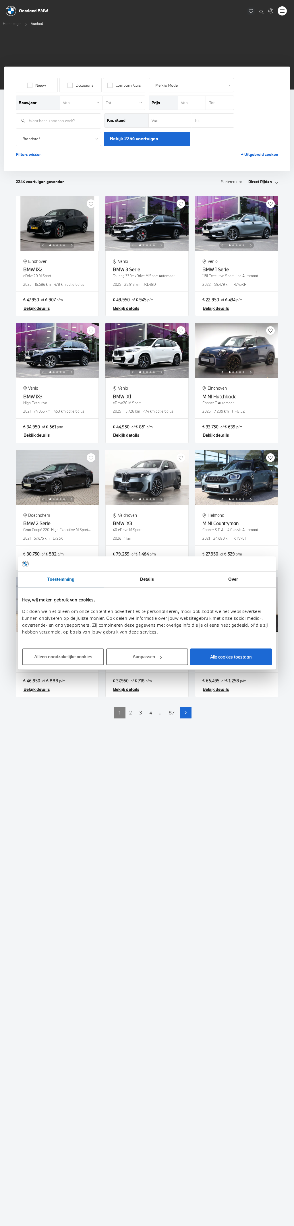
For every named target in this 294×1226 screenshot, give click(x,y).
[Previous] (42, 245)
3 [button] (140, 712)
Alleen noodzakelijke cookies (63, 656)
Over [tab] (233, 579)
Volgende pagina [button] (186, 712)
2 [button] (130, 712)
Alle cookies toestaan (231, 657)
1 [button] (120, 712)
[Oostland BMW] (270, 10)
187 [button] (171, 712)
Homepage (12, 23)
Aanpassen (144, 656)
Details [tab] (147, 579)
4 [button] (150, 712)
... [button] (161, 712)
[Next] (71, 245)
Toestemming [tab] (60, 579)
